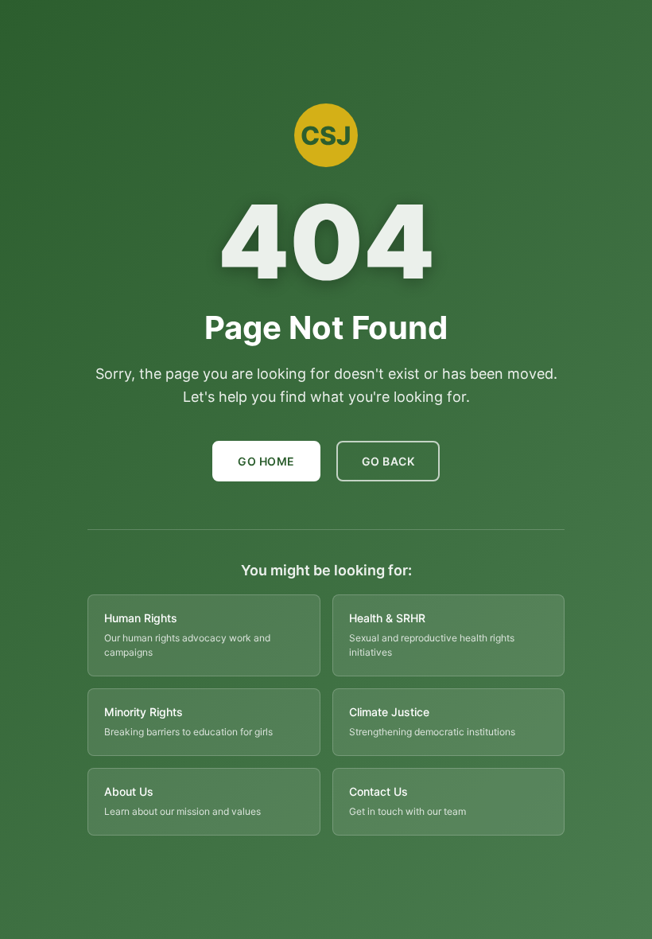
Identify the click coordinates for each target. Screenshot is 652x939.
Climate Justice (389, 712)
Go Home (266, 461)
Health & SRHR (387, 618)
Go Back (388, 461)
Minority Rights (143, 712)
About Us (128, 791)
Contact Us (378, 791)
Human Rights (140, 618)
